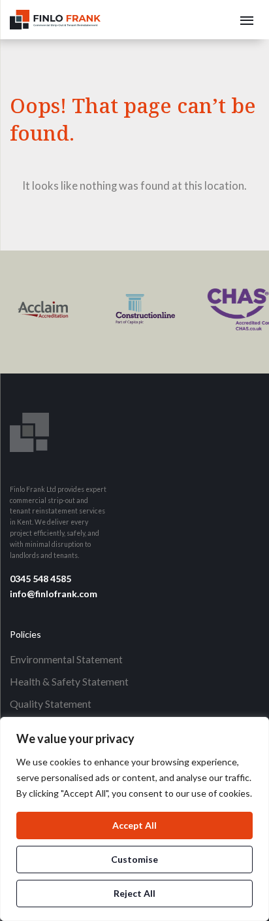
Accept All (134, 825)
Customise (134, 859)
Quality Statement (50, 703)
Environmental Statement (66, 659)
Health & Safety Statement (69, 681)
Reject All (134, 893)
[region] (134, 819)
